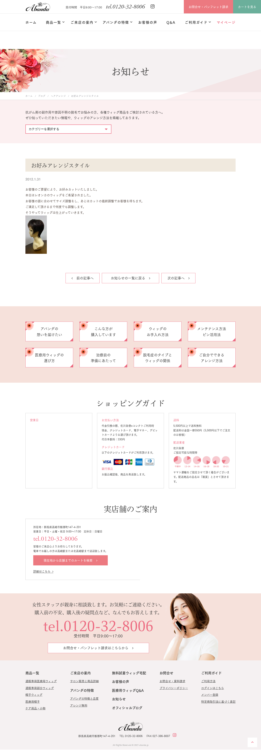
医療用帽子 (32, 701)
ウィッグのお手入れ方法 (158, 331)
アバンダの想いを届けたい (49, 331)
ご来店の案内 (80, 672)
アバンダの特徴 (82, 690)
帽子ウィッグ (33, 694)
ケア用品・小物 (35, 708)
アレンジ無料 (78, 705)
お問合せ (166, 672)
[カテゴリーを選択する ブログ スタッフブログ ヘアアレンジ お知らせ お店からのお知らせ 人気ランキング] (68, 127)
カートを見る (247, 6)
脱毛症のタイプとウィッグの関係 (157, 357)
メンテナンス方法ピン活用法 (211, 331)
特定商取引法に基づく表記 (218, 701)
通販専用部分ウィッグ (39, 687)
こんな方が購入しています (103, 331)
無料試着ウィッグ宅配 (129, 672)
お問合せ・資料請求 (172, 681)
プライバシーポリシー (174, 687)
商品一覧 (32, 672)
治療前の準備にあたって (103, 357)
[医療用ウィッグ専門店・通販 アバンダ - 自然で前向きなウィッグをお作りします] (37, 6)
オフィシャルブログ (127, 707)
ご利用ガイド (211, 672)
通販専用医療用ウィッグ (41, 681)
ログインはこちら (212, 687)
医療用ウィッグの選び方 (49, 357)
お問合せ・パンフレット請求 (208, 6)
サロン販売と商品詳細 (84, 681)
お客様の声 (120, 681)
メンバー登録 (209, 694)
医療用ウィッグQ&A (128, 690)
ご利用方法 (208, 681)
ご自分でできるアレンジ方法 (211, 357)
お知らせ (119, 698)
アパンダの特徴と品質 (84, 698)
